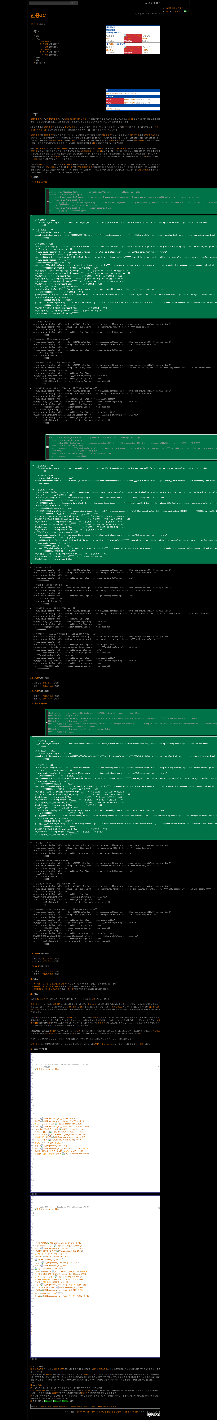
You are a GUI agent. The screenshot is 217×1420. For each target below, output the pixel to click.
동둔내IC (44, 1151)
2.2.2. (32, 966)
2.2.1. (32, 953)
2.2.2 (42, 55)
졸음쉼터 (49, 1374)
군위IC (84, 1274)
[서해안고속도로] (68, 1124)
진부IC (80, 1151)
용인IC (81, 1132)
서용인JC (45, 1132)
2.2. (32, 703)
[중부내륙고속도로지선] (48, 1269)
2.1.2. (32, 691)
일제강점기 (86, 1390)
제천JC (37, 1285)
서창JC (37, 1119)
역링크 (177, 11)
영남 (118, 140)
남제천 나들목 (86, 151)
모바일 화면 (170, 8)
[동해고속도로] (75, 1154)
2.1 (38, 41)
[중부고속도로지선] (54, 1248)
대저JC (44, 1243)
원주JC (145, 38)
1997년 (37, 986)
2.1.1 (42, 44)
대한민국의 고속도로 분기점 (71, 1406)
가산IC (44, 1274)
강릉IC (79, 1031)
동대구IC (64, 1254)
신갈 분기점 (102, 1023)
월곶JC (73, 1119)
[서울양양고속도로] (54, 1296)
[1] (47, 119)
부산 (47, 55)
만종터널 (94, 1017)
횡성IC (37, 1293)
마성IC (37, 1132)
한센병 (54, 1390)
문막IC (108, 38)
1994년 (109, 109)
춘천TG (79, 1296)
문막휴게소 (112, 44)
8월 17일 (43, 989)
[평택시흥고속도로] (54, 1121)
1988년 (49, 1401)
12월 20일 (44, 986)
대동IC (37, 1246)
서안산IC (80, 1121)
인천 (47, 47)
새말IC (71, 986)
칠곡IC (38, 1271)
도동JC (38, 1263)
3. (31, 978)
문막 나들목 (50, 167)
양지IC (79, 1135)
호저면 (127, 93)
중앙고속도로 (46, 49)
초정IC (78, 1243)
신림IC (75, 1007)
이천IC (82, 1137)
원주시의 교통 (89, 1406)
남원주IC (109, 50)
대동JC (37, 1248)
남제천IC (64, 1282)
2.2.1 (42, 52)
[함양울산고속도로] (69, 1251)
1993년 (55, 1393)
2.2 (38, 49)
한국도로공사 (129, 100)
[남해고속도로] (61, 1243)
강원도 (43, 1390)
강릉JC (96, 1044)
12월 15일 (116, 109)
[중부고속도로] (65, 1137)
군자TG (73, 1121)
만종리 (133, 93)
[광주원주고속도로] (54, 1148)
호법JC (48, 1137)
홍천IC (70, 989)
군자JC (37, 1121)
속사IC (73, 1151)
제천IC (81, 1007)
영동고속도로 (46, 41)
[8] (140, 1033)
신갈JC (55, 1129)
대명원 (35, 1390)
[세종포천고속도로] (61, 1135)
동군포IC (79, 1127)
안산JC (51, 1124)
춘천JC (37, 1296)
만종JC (38, 15)
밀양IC (45, 1251)
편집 (187, 11)
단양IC (37, 1282)
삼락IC (37, 1243)
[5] (42, 172)
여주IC (79, 1140)
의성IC (44, 1277)
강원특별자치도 (112, 93)
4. (31, 993)
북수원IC (39, 1129)
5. (31, 1049)
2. (31, 177)
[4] (146, 156)
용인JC (45, 1135)
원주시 (121, 93)
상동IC (72, 1248)
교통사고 (33, 151)
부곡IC (87, 1127)
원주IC (94, 999)
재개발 (35, 1023)
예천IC (61, 1279)
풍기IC (82, 1279)
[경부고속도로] (71, 1129)
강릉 (47, 44)
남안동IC (38, 1279)
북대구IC (74, 1263)
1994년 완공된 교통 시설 (106, 1406)
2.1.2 (42, 47)
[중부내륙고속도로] (61, 1140)
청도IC (50, 1254)
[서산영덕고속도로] (68, 1277)
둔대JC (37, 1127)
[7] (73, 1033)
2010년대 (58, 156)
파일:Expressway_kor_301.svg (66, 1274)
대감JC (50, 1246)
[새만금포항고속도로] (55, 1263)
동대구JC (38, 1256)
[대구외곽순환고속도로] (48, 1260)
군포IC (71, 1127)
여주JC (45, 1140)
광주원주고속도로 (150, 135)
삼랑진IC (80, 1248)
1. (31, 114)
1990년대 (36, 159)
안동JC (51, 1277)
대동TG (43, 1246)
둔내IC (37, 1151)
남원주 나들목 (56, 140)
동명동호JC (47, 1271)
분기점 (130, 119)
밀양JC (53, 1251)
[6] (49, 1023)
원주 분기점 (134, 135)
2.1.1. (32, 678)
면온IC (52, 1151)
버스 (91, 1374)
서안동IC (139, 1044)
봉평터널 (41, 164)
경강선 (38, 999)
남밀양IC (38, 1251)
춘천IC (86, 1296)
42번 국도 (70, 167)
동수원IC (47, 1129)
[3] (94, 143)
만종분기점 (34, 24)
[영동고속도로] (133, 38)
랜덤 (167, 11)
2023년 (84, 1393)
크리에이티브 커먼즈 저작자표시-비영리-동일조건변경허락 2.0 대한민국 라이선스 (106, 1412)
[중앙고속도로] (133, 50)
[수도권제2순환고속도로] (62, 1132)
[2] (126, 127)
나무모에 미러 (153, 3)
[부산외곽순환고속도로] (67, 1246)
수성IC (56, 1254)
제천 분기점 (97, 151)
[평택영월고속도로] (54, 1285)
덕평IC (85, 1135)
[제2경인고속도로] (54, 1119)
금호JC (37, 1265)
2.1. (32, 182)
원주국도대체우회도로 (85, 167)
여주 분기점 (41, 130)
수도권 (112, 140)
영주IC (68, 1279)
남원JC (38, 1385)
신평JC (145, 50)
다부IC (37, 1274)
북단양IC (55, 1282)
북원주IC (72, 1290)
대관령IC (38, 1154)
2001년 (37, 989)
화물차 (85, 1374)
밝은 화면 (179, 8)
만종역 (44, 999)
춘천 (47, 52)
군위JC (51, 1274)
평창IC (59, 1151)
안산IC (44, 1124)
